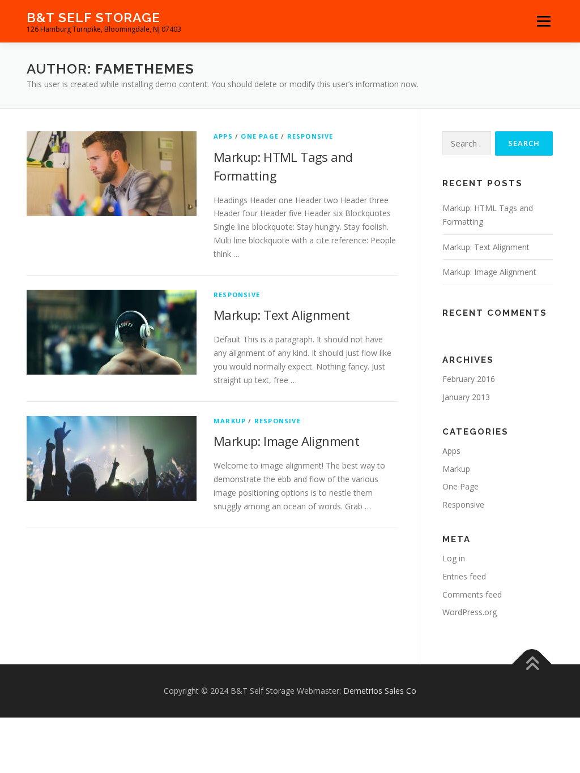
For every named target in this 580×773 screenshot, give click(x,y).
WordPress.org (469, 612)
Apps (223, 136)
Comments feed (472, 594)
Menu (543, 21)
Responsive (310, 136)
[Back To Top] (532, 665)
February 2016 (468, 378)
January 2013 (466, 397)
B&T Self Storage (93, 17)
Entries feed (464, 576)
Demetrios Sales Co (379, 690)
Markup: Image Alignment (286, 440)
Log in (453, 558)
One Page (260, 136)
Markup (230, 420)
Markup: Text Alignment (282, 314)
